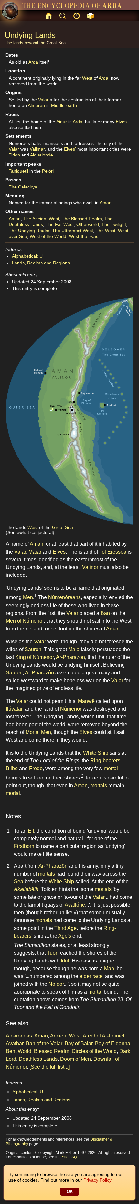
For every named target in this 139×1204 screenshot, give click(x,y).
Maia (74, 649)
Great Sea (56, 42)
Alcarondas (19, 1035)
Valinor (90, 567)
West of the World (48, 236)
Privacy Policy (97, 1180)
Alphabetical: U (27, 256)
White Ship (95, 753)
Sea (18, 881)
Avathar (14, 1043)
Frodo (36, 768)
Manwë (86, 701)
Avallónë (75, 905)
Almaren (36, 105)
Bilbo (12, 768)
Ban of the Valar (44, 1043)
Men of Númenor (25, 621)
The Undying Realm (29, 230)
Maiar (34, 551)
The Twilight (114, 224)
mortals (98, 785)
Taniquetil (18, 171)
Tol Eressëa (112, 551)
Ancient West (65, 1035)
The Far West (60, 224)
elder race (91, 976)
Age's (64, 936)
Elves (121, 121)
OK (70, 1191)
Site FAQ (69, 1157)
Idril (65, 960)
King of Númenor (34, 657)
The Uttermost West (72, 230)
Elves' (70, 149)
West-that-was (83, 236)
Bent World (18, 1051)
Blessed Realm (51, 1051)
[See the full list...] (49, 1067)
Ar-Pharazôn (70, 657)
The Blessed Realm (82, 218)
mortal (111, 768)
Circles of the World (94, 1051)
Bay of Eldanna (112, 1043)
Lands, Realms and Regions (41, 262)
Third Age (65, 928)
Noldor (56, 984)
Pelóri (48, 171)
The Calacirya (23, 186)
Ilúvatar (14, 709)
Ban (105, 613)
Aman (106, 202)
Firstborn (24, 846)
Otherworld (87, 224)
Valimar (37, 149)
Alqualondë (41, 154)
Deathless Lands (38, 1059)
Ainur (61, 121)
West (87, 78)
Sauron (33, 649)
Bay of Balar (78, 1043)
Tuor (52, 953)
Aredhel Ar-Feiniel (103, 1035)
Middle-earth (64, 105)
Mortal (33, 732)
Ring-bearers (105, 760)
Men (28, 597)
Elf (31, 830)
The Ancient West (41, 218)
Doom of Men (75, 1059)
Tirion (14, 154)
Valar (43, 99)
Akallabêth (26, 889)
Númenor (70, 709)
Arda (33, 62)
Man (109, 968)
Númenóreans (64, 597)
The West (105, 230)
